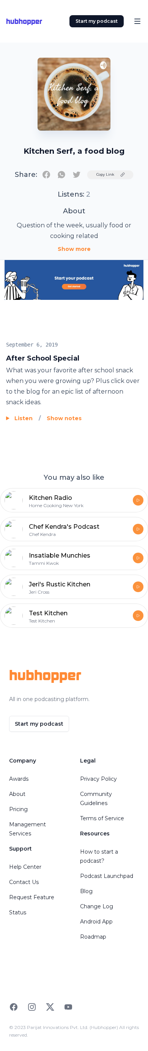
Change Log (96, 906)
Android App (96, 921)
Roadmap (93, 936)
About (17, 794)
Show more (74, 249)
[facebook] (46, 174)
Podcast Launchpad (106, 876)
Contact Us (24, 882)
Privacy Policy (98, 778)
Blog (86, 891)
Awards (18, 778)
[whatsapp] (61, 174)
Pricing (18, 809)
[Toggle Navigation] (137, 21)
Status (17, 912)
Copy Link (105, 174)
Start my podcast (97, 21)
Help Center (25, 866)
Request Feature (31, 897)
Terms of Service (102, 818)
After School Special (42, 358)
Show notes (64, 418)
